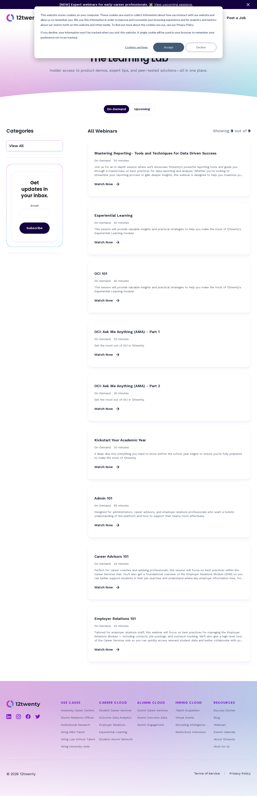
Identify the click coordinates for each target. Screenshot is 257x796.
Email (35, 205)
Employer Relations (112, 724)
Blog (217, 717)
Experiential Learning (113, 732)
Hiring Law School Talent (78, 739)
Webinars (220, 724)
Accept (168, 47)
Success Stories (224, 710)
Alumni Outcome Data (152, 717)
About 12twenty (224, 739)
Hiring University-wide (75, 746)
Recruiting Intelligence (190, 724)
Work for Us (222, 746)
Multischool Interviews (190, 732)
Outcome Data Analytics (115, 717)
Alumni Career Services (152, 710)
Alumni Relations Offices (77, 717)
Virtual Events (184, 717)
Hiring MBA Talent (73, 732)
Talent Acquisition (187, 710)
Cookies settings (136, 47)
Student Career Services (115, 710)
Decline (201, 47)
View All (16, 146)
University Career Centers (77, 710)
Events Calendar (225, 732)
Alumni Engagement (150, 724)
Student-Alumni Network (116, 739)
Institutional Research (75, 724)
